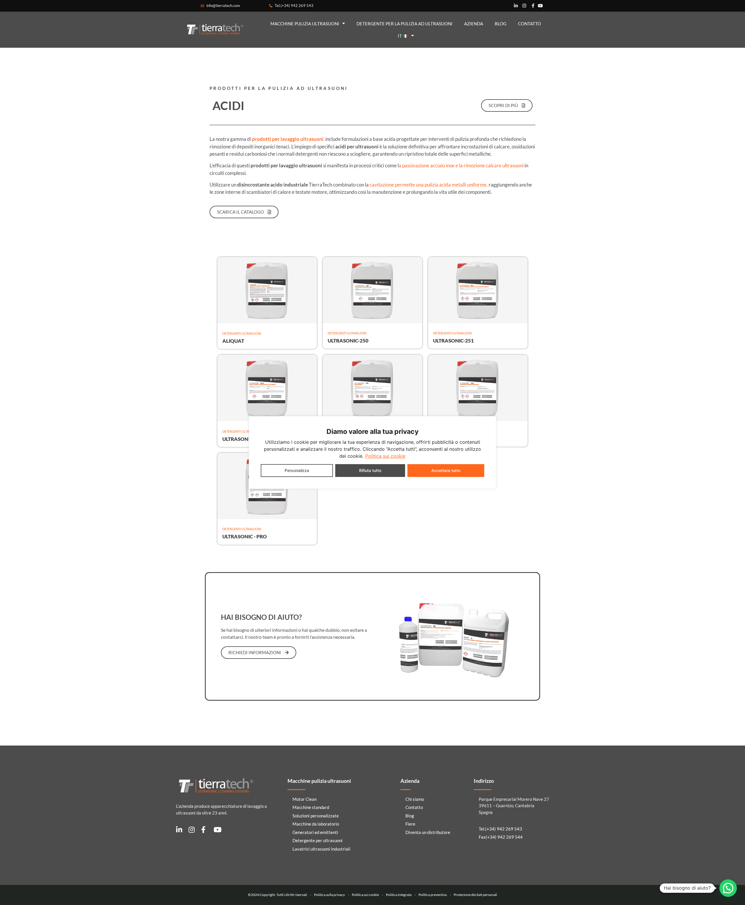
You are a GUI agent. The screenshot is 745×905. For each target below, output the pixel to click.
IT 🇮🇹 (403, 35)
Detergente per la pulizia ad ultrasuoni (404, 23)
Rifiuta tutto (370, 470)
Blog (500, 23)
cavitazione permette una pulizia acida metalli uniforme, (428, 185)
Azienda (473, 23)
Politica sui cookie (385, 456)
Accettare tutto (445, 470)
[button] (728, 888)
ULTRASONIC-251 (453, 341)
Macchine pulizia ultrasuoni (304, 23)
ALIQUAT (233, 341)
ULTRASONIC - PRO (244, 536)
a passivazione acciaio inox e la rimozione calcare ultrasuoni (461, 165)
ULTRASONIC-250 (348, 341)
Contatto (529, 23)
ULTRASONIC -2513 (244, 439)
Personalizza (297, 470)
